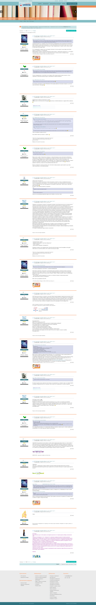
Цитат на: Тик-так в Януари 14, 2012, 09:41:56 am (39, 265)
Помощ (24, 21)
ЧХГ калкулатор (23, 575)
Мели (69, 26)
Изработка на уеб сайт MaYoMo (71, 603)
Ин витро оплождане (53, 597)
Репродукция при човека (54, 581)
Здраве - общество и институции (40, 581)
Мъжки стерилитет (53, 587)
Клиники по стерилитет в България (41, 575)
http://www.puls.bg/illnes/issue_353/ (59, 360)
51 (32, 30)
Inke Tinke (24, 320)
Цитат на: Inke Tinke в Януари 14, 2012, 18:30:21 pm (39, 344)
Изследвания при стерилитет (55, 584)
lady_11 (24, 349)
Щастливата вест (53, 577)
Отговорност (37, 584)
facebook (30, 0)
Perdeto (24, 294)
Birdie (24, 115)
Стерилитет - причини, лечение (55, 585)
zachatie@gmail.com (23, 0)
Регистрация (31, 21)
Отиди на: (57, 564)
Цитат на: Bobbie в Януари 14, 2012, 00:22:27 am (39, 117)
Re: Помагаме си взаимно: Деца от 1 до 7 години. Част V (44, 35)
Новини (40, 3)
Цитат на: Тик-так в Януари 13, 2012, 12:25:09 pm (39, 69)
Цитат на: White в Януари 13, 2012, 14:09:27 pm (38, 79)
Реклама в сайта (38, 585)
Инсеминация (52, 595)
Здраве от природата (53, 592)
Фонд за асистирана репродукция (40, 577)
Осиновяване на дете (38, 582)
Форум (63, 3)
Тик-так (24, 180)
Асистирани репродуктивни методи (56, 594)
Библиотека (45, 3)
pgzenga (24, 537)
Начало (21, 21)
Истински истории (24, 582)
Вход (28, 21)
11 (30, 30)
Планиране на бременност (54, 575)
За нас (56, 0)
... (31, 30)
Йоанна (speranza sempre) (24, 441)
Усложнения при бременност (55, 580)
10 (29, 30)
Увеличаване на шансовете (54, 583)
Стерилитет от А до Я (53, 598)
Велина (24, 462)
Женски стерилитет (53, 588)
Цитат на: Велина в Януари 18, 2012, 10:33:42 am (39, 491)
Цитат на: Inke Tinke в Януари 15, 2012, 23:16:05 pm (39, 420)
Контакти (61, 0)
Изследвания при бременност (55, 578)
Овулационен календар (55, 3)
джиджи (24, 101)
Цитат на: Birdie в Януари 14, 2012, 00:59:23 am (39, 151)
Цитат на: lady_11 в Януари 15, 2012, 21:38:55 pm (39, 377)
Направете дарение (71, 3)
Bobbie (24, 150)
